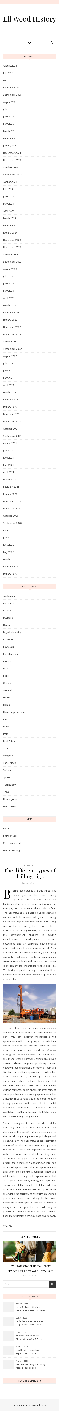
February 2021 (11, 486)
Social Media (9, 762)
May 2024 (8, 203)
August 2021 (10, 443)
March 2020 (9, 559)
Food (6, 675)
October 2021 (11, 428)
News (6, 726)
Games (7, 683)
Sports (6, 777)
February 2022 (11, 399)
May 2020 (8, 552)
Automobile (9, 603)
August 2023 (10, 268)
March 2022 (9, 392)
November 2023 (12, 247)
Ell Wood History (29, 18)
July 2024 (8, 189)
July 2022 (8, 363)
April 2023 (8, 297)
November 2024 (12, 160)
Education (8, 646)
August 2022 (10, 356)
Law (5, 719)
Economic (8, 639)
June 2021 (8, 457)
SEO (5, 748)
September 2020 (12, 523)
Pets (5, 733)
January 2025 (10, 145)
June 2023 (8, 283)
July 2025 (8, 109)
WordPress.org (11, 850)
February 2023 (11, 312)
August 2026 (10, 65)
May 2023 (8, 290)
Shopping (8, 755)
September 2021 (12, 435)
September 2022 (12, 348)
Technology (9, 784)
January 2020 (10, 573)
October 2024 (11, 167)
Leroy (9, 1225)
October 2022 (11, 341)
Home (6, 704)
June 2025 (8, 116)
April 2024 (8, 210)
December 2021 (12, 414)
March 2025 (9, 131)
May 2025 (8, 123)
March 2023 (9, 305)
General (7, 690)
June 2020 (8, 544)
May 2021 (8, 464)
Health (6, 697)
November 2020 (12, 508)
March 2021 (9, 479)
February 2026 (11, 87)
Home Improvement (14, 712)
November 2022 (12, 334)
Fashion (7, 661)
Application (9, 595)
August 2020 (10, 530)
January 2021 (10, 493)
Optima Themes (38, 1405)
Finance (7, 668)
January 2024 (10, 232)
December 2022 (12, 327)
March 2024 (9, 218)
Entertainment (11, 653)
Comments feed (12, 843)
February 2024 (11, 225)
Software (8, 770)
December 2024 (12, 152)
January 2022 (10, 406)
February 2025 (11, 138)
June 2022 (8, 370)
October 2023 (11, 254)
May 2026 (8, 80)
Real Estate (9, 741)
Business (8, 617)
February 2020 (11, 566)
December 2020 (12, 501)
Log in (6, 828)
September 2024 (12, 174)
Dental (6, 624)
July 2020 (8, 537)
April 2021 (8, 472)
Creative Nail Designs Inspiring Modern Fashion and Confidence (30, 1366)
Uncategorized (11, 799)
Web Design (9, 806)
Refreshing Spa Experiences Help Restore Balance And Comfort (29, 1323)
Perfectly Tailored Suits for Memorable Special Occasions (30, 1308)
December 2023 (12, 239)
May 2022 (8, 377)
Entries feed (10, 835)
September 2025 (12, 94)
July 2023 (8, 276)
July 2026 (8, 72)
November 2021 (12, 421)
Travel (6, 791)
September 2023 (12, 261)
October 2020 (11, 515)
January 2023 (10, 319)
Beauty (7, 610)
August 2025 (10, 102)
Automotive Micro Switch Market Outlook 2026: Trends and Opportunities (29, 1337)
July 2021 (8, 450)
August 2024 (10, 181)
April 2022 (8, 385)
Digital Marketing (12, 632)
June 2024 (8, 196)
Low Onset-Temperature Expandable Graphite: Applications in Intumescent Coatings (29, 1352)
